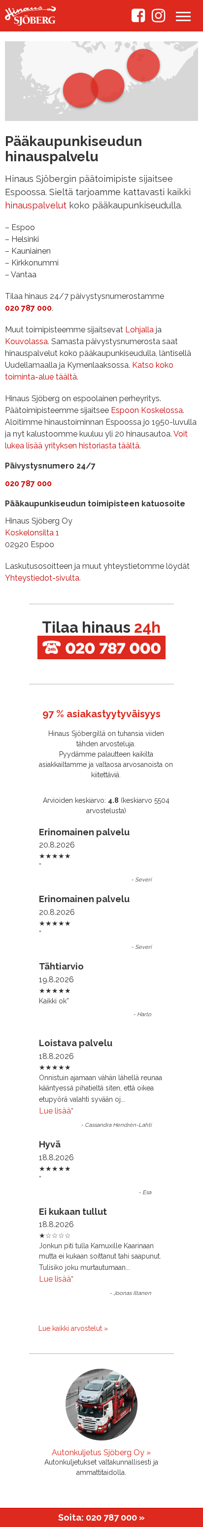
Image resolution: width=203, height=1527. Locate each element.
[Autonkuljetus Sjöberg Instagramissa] (158, 18)
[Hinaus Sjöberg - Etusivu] (30, 23)
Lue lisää (55, 1111)
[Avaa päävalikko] (183, 17)
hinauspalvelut (36, 205)
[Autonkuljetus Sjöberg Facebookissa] (138, 18)
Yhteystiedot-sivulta (42, 578)
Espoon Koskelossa (147, 410)
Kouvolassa (26, 341)
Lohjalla (139, 329)
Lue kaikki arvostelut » (73, 1328)
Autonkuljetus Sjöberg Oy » (101, 1452)
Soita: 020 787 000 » (101, 1517)
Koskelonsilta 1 (32, 532)
